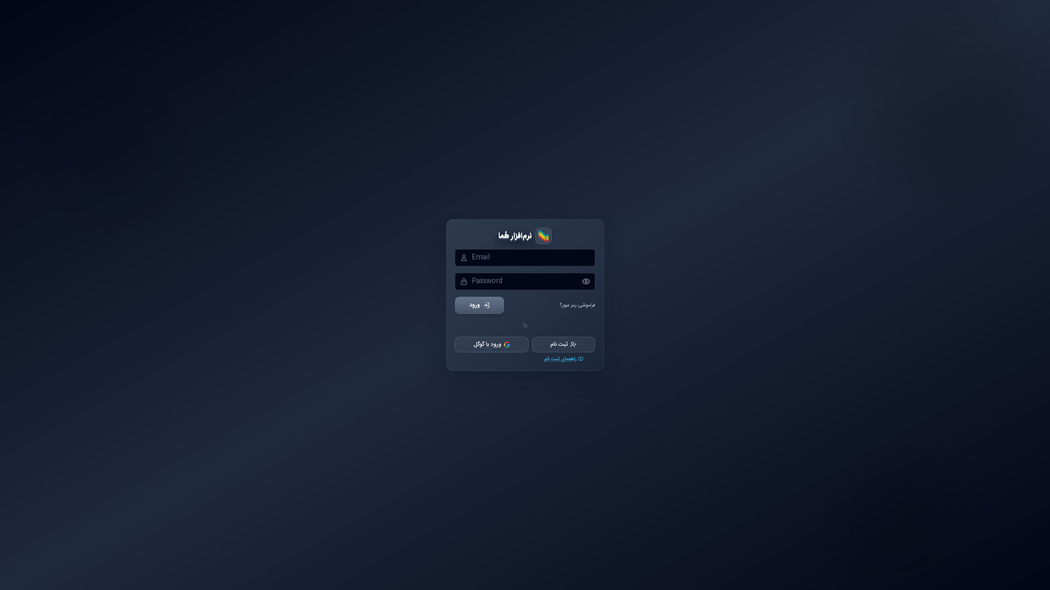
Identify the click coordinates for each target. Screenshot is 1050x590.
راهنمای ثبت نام (560, 359)
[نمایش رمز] (588, 281)
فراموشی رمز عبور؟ (577, 305)
